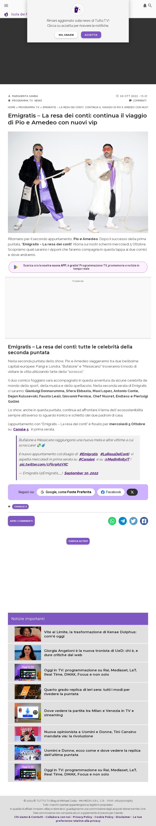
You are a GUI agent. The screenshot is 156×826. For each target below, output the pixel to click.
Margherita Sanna (25, 96)
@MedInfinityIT (116, 459)
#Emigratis (88, 454)
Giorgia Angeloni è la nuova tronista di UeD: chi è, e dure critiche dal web (91, 652)
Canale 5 (20, 506)
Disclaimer (123, 816)
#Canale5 (87, 459)
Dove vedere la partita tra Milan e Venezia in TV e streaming (89, 712)
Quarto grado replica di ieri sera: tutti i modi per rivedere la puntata (87, 691)
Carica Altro (78, 541)
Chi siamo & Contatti (28, 816)
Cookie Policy (103, 816)
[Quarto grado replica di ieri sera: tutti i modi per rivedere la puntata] (28, 691)
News (38, 100)
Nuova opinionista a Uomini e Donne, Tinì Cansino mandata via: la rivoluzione (90, 734)
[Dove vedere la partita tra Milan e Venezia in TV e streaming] (28, 713)
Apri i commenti (21, 521)
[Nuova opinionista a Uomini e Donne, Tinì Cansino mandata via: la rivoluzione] (28, 734)
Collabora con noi (58, 816)
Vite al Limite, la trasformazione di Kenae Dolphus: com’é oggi (90, 634)
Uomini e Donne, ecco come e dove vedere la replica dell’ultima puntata (92, 752)
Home (11, 107)
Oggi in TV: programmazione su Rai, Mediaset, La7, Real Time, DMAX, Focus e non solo (90, 672)
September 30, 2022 (81, 473)
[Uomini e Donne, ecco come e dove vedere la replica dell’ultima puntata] (28, 752)
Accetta (91, 34)
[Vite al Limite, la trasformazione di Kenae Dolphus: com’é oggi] (28, 634)
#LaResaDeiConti (114, 454)
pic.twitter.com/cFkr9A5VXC (44, 464)
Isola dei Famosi (25, 14)
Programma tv (22, 100)
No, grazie (66, 34)
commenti (139, 100)
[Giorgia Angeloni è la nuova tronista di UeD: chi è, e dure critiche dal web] (28, 652)
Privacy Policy (82, 816)
